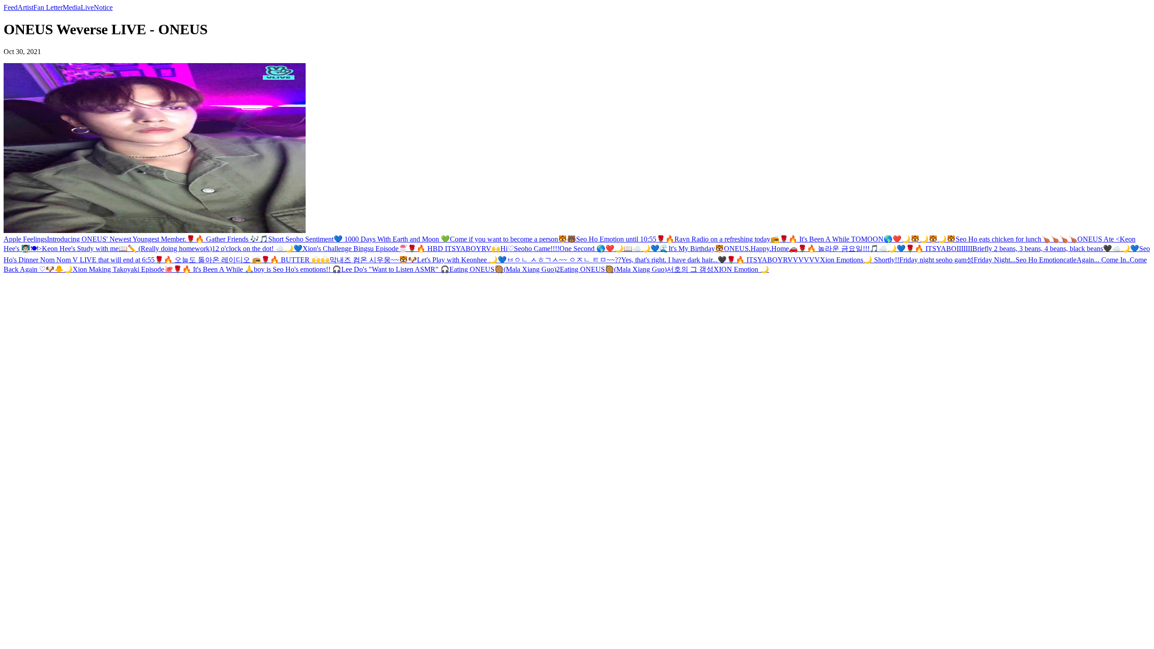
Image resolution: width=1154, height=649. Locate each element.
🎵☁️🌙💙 (888, 248)
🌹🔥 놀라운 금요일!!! (834, 248)
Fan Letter (48, 7)
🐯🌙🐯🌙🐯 (933, 239)
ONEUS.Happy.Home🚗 (761, 248)
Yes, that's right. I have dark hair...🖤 (674, 260)
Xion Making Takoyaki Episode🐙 (123, 269)
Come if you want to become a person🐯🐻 (513, 239)
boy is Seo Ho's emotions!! (293, 269)
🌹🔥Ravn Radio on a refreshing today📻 (717, 239)
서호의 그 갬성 (690, 269)
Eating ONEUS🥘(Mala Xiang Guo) (613, 269)
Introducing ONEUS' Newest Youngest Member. (116, 239)
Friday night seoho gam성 (936, 260)
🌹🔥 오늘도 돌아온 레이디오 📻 (208, 260)
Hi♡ (507, 248)
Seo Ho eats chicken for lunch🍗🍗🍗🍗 (1016, 239)
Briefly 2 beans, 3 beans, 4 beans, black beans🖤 (1042, 248)
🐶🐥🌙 (59, 269)
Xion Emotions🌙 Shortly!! (859, 260)
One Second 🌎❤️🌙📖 (595, 248)
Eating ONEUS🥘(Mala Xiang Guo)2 (504, 269)
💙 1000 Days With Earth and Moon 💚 (392, 239)
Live (87, 7)
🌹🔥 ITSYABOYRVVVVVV (773, 260)
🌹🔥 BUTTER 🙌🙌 (295, 260)
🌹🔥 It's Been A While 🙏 (213, 269)
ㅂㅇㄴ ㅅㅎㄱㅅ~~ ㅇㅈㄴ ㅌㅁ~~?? (564, 260)
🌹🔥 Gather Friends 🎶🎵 (227, 239)
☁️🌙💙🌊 (650, 248)
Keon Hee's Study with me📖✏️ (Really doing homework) (127, 248)
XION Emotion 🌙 (741, 269)
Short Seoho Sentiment (301, 239)
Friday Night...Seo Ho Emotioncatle (1025, 260)
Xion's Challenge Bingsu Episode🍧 (355, 248)
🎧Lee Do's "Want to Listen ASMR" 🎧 (390, 269)
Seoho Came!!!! (536, 248)
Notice (103, 7)
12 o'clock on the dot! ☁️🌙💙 (257, 248)
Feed (11, 7)
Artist (25, 7)
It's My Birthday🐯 (696, 248)
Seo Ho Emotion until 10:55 (616, 239)
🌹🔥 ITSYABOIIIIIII (939, 248)
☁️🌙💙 (1125, 248)
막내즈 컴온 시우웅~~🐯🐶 (373, 260)
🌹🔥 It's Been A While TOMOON (831, 239)
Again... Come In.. (1103, 260)
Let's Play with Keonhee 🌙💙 (462, 260)
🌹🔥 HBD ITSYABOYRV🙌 (454, 248)
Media (72, 7)
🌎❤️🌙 (897, 239)
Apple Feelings (25, 239)
